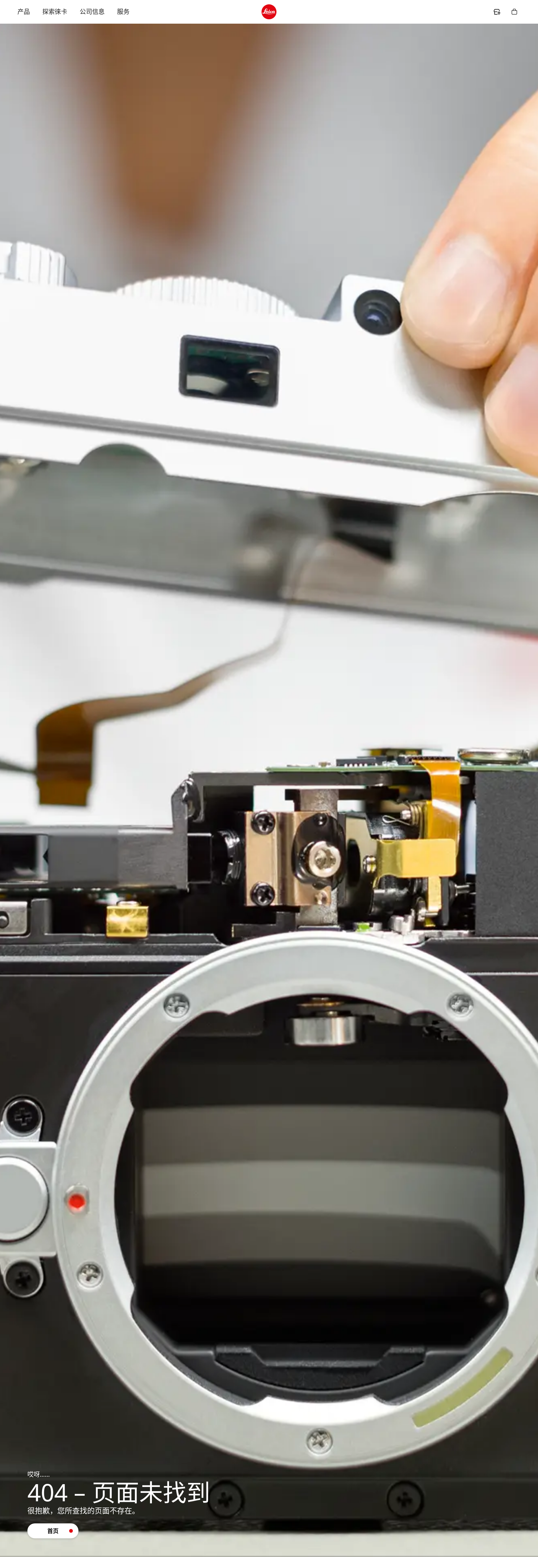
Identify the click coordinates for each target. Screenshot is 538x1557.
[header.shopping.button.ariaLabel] (514, 12)
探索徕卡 (54, 11)
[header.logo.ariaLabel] (269, 11)
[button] (52, 1530)
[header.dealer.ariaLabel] (497, 12)
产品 (23, 11)
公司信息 (92, 11)
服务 (123, 11)
